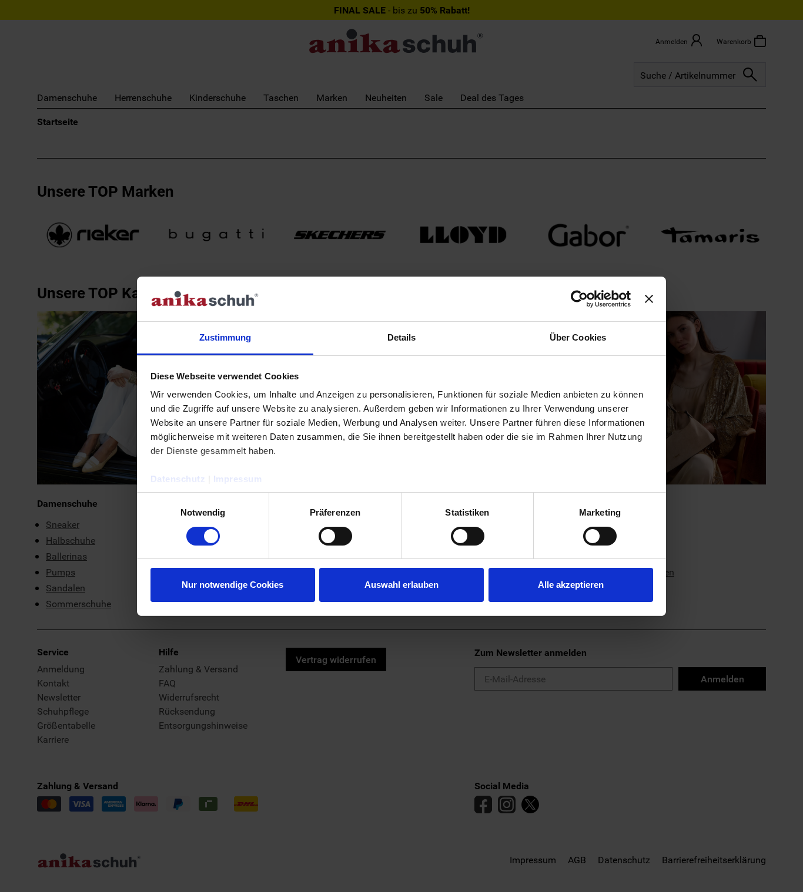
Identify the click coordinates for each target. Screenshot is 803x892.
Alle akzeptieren (571, 585)
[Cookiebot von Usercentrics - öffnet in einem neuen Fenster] (579, 299)
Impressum (237, 479)
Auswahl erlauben (401, 585)
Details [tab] (401, 337)
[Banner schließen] (649, 299)
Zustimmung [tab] (225, 337)
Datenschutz (178, 479)
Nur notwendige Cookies (232, 585)
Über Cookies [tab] (578, 337)
